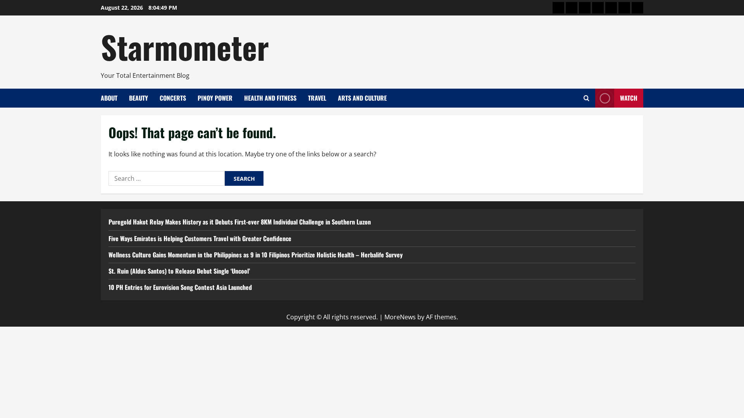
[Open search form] (586, 98)
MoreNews (400, 317)
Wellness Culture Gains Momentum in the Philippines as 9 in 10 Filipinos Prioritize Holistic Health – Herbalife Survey (255, 254)
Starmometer (185, 46)
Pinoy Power (215, 98)
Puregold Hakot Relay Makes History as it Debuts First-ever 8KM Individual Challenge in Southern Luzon (239, 221)
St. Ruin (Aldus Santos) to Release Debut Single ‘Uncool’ (179, 271)
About (109, 98)
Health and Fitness (270, 98)
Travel (317, 98)
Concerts (173, 98)
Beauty (138, 98)
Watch (628, 98)
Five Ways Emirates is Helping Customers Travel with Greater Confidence (199, 238)
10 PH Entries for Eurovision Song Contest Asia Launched (180, 287)
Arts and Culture (362, 98)
